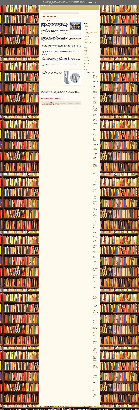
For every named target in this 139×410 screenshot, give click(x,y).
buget (94, 236)
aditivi (94, 231)
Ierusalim (94, 152)
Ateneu (94, 224)
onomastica (94, 336)
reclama (94, 116)
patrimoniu (94, 262)
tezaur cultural (95, 369)
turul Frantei (95, 377)
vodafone (94, 383)
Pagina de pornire (58, 107)
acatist (94, 300)
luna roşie (94, 328)
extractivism (95, 248)
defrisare (94, 245)
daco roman (94, 312)
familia (94, 195)
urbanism (94, 287)
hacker (94, 251)
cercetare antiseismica (56, 103)
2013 (86, 63)
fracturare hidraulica (94, 94)
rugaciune (94, 209)
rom (93, 177)
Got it (95, 2)
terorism (94, 284)
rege (93, 89)
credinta (94, 98)
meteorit (94, 329)
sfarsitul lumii (95, 282)
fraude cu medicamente (95, 316)
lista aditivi (94, 327)
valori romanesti (95, 380)
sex (93, 281)
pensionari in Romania (95, 264)
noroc (94, 260)
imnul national (95, 252)
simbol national (95, 367)
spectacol (94, 179)
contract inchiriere (94, 311)
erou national (95, 162)
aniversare (94, 188)
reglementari (95, 356)
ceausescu (94, 237)
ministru (94, 199)
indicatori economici (94, 324)
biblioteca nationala (94, 140)
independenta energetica (95, 166)
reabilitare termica (94, 206)
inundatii (94, 254)
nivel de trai (95, 258)
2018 (86, 56)
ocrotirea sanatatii (94, 335)
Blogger (79, 402)
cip (93, 238)
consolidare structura (63, 103)
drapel (94, 157)
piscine (94, 270)
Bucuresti (94, 91)
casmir (94, 306)
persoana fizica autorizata (95, 267)
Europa (94, 101)
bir (93, 304)
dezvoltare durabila (94, 247)
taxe (93, 217)
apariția (45, 59)
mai (87, 38)
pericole (94, 343)
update (94, 85)
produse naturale (94, 350)
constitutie (94, 131)
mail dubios (94, 144)
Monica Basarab (95, 395)
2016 (86, 59)
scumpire (94, 363)
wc (93, 384)
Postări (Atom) (48, 108)
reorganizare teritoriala (95, 277)
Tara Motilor (95, 298)
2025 (86, 45)
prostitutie (94, 146)
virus (93, 222)
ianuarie (87, 43)
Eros (85, 78)
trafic (93, 286)
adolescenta (94, 232)
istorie (94, 135)
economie (94, 92)
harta (93, 134)
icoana (94, 143)
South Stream (95, 294)
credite (94, 244)
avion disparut (95, 189)
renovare (94, 275)
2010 (86, 66)
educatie (94, 158)
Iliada (87, 29)
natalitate (94, 331)
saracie (94, 210)
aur (93, 86)
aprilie (87, 39)
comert (94, 241)
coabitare (94, 240)
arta (93, 80)
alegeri (94, 119)
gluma (94, 319)
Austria (94, 181)
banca (94, 129)
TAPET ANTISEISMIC (49, 16)
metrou (94, 257)
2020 (86, 53)
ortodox (94, 261)
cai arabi (94, 305)
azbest (94, 235)
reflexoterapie (95, 273)
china (93, 141)
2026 (86, 25)
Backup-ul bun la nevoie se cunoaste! (87, 79)
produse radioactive (94, 352)
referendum (94, 118)
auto (93, 233)
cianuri (94, 121)
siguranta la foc (95, 212)
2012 (86, 65)
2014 (86, 62)
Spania (94, 137)
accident (94, 111)
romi (93, 125)
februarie (87, 42)
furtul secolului (95, 196)
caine (93, 130)
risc (93, 208)
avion (94, 128)
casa (93, 105)
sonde (94, 214)
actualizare (94, 186)
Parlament (94, 184)
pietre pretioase (95, 268)
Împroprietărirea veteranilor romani (91, 27)
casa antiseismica (50, 103)
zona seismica (57, 104)
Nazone (95, 396)
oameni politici (95, 332)
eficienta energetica (94, 160)
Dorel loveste (95, 288)
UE (93, 75)
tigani (94, 150)
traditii (94, 374)
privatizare (94, 271)
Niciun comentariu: (55, 102)
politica (94, 145)
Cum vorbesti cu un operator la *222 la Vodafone (95, 109)
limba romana (95, 123)
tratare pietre (95, 375)
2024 (86, 47)
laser (93, 326)
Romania (94, 73)
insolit (94, 114)
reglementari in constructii (95, 358)
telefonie (94, 219)
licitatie (94, 198)
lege (93, 256)
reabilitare (94, 149)
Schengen (94, 153)
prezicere (94, 348)
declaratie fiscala (94, 314)
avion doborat (95, 301)
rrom (93, 278)
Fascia (87, 30)
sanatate (94, 78)
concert (94, 154)
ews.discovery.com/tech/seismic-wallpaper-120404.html (52, 98)
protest (94, 148)
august (87, 26)
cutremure (94, 112)
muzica (94, 96)
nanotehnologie (95, 201)
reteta (94, 97)
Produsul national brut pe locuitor (95, 291)
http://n (42, 98)
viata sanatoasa (95, 76)
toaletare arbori (95, 371)
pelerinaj (94, 204)
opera (94, 99)
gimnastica (94, 164)
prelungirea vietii (94, 345)
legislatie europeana (94, 168)
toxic (93, 180)
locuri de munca (95, 169)
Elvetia (94, 225)
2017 (86, 57)
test (93, 220)
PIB (93, 183)
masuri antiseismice (73, 103)
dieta (93, 106)
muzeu (94, 172)
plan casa (47, 104)
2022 (86, 50)
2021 (86, 51)
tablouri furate (95, 215)
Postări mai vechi (78, 107)
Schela (94, 185)
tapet (49, 104)
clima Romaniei (95, 308)
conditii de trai (95, 87)
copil (93, 156)
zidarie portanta (52, 104)
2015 (86, 60)
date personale (95, 192)
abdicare (94, 126)
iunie (87, 36)
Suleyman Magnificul (94, 297)
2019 (86, 54)
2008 (86, 69)
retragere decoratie (94, 362)
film (93, 133)
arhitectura (94, 120)
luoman (73, 402)
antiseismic (46, 103)
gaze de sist (94, 81)
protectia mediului (94, 354)
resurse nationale (94, 360)
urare (93, 378)
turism (94, 221)
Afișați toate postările (70, 12)
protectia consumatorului (95, 175)
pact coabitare (95, 341)
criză (93, 191)
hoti (93, 322)
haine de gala (95, 320)
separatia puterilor (94, 366)
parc (93, 203)
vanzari (94, 382)
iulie (87, 35)
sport (93, 102)
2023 (86, 48)
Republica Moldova (94, 229)
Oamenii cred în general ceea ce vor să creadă (91, 33)
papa (93, 173)
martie (87, 41)
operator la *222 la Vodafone (94, 339)
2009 (86, 67)
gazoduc (94, 250)
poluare (94, 115)
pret (93, 346)
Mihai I (94, 103)
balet (93, 138)
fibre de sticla (68, 103)
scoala (94, 280)
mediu (94, 83)
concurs (94, 242)
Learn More (91, 2)
